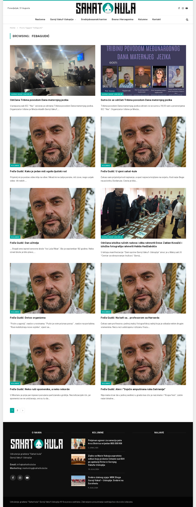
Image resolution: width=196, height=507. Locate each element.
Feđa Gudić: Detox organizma (27, 317)
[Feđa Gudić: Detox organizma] (52, 288)
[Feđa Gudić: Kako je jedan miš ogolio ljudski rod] (52, 142)
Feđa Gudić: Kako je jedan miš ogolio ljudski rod (38, 171)
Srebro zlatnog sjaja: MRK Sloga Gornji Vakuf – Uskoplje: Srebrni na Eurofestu (105, 480)
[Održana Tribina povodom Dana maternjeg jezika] (52, 70)
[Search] (186, 19)
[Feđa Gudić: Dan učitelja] (52, 213)
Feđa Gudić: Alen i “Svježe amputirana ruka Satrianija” (133, 389)
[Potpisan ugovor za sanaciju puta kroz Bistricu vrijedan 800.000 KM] (78, 444)
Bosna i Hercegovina (122, 19)
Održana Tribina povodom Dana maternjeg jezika (39, 99)
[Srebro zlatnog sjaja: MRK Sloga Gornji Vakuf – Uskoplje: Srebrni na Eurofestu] (78, 481)
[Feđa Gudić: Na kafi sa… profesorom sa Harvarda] (143, 288)
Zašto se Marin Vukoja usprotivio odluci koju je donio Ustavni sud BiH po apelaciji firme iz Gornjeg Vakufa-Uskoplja (106, 460)
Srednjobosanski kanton (94, 19)
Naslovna (40, 19)
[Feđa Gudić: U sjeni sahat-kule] (143, 142)
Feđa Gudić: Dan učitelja (24, 242)
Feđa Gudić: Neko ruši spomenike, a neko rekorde (40, 389)
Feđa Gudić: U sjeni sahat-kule (119, 171)
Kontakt (156, 19)
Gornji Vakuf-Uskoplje (62, 19)
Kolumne (142, 19)
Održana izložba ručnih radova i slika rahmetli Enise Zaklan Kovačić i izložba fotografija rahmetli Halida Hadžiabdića (141, 244)
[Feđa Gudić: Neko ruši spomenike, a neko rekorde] (52, 359)
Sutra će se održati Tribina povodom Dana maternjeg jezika (136, 99)
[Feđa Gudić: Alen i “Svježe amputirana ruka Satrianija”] (143, 359)
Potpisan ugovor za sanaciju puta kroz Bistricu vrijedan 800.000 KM (105, 442)
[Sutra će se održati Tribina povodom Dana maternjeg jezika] (143, 70)
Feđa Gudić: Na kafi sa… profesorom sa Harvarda (130, 317)
